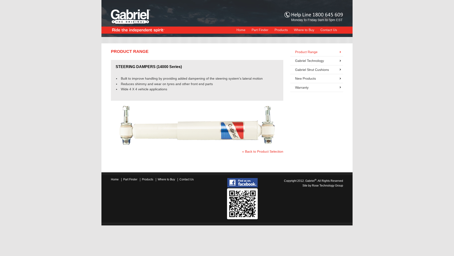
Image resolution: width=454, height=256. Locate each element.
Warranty (302, 87)
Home (240, 30)
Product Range (306, 52)
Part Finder (260, 30)
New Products (305, 78)
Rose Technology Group (327, 185)
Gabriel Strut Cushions (312, 70)
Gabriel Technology (309, 61)
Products (281, 30)
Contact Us (328, 30)
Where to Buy (304, 30)
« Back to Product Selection (262, 151)
